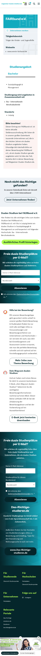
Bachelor (13, 73)
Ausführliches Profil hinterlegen (21, 242)
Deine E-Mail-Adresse (14, 466)
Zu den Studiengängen (27, 653)
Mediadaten (25, 581)
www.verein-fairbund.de (17, 51)
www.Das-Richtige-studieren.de (20, 551)
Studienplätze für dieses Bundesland (16, 478)
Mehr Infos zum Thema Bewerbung (24, 362)
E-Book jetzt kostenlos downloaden (24, 419)
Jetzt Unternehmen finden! (20, 199)
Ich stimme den (21, 295)
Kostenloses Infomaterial (10, 653)
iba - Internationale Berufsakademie (14, 103)
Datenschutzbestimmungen (28, 294)
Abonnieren (20, 288)
